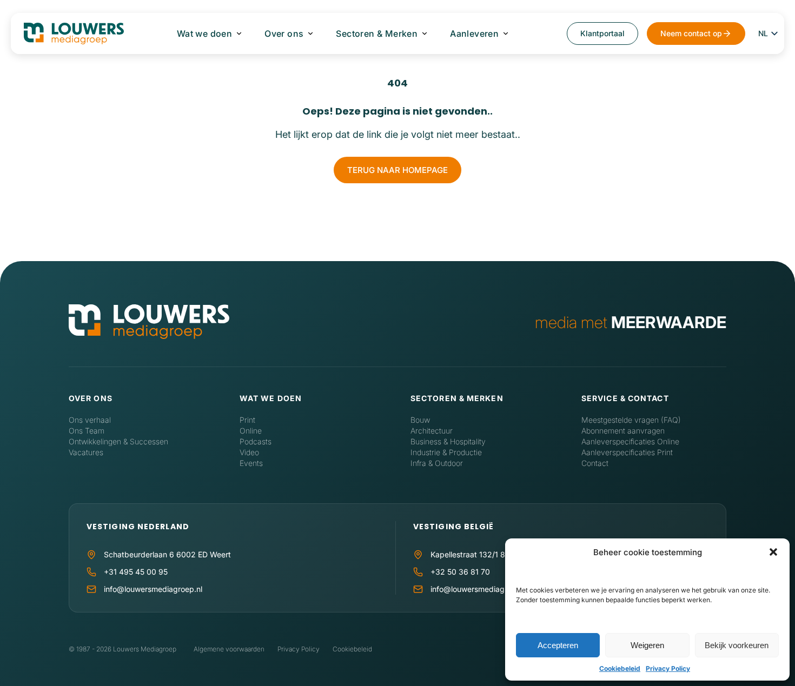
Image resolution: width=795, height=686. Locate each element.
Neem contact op (691, 33)
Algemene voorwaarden (229, 649)
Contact (594, 463)
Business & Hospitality (448, 441)
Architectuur (431, 430)
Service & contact (625, 398)
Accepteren (558, 645)
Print (247, 419)
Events (251, 463)
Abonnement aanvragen (623, 430)
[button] (773, 552)
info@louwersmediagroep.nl (153, 589)
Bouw (420, 419)
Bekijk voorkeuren (737, 645)
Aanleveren (474, 33)
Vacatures (86, 452)
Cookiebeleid (619, 668)
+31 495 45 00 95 (136, 571)
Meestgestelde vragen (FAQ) (631, 419)
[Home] (149, 322)
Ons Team (86, 430)
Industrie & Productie (446, 452)
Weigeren (647, 645)
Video (249, 452)
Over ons (283, 33)
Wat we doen (204, 33)
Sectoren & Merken (377, 33)
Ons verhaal (90, 419)
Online (251, 430)
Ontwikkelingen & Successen (118, 441)
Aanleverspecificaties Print (627, 452)
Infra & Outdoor (436, 463)
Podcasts (255, 441)
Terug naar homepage (397, 170)
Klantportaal (602, 33)
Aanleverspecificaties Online (630, 441)
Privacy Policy (668, 668)
